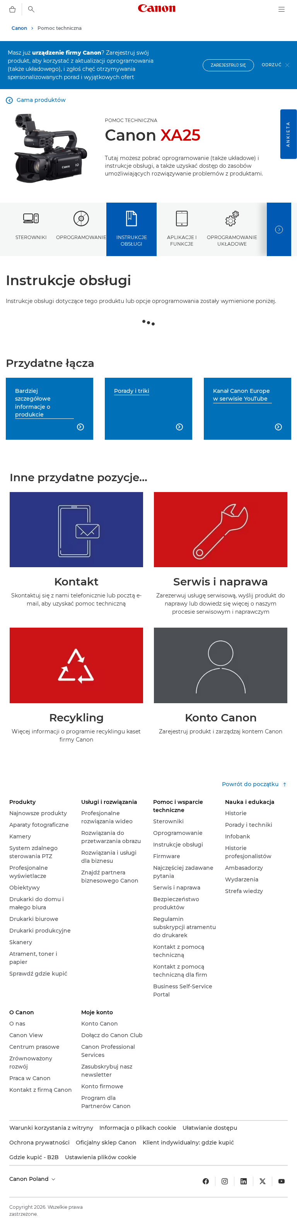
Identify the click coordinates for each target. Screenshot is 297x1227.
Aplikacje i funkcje (182, 240)
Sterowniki (31, 237)
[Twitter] (262, 1181)
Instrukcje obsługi (131, 240)
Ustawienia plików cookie (101, 1157)
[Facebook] (206, 1181)
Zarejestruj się (228, 65)
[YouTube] (281, 1181)
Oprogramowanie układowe (232, 240)
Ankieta (288, 134)
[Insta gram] (225, 1181)
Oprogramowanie (81, 237)
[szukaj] (31, 9)
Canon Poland (29, 1178)
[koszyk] (12, 9)
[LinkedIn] (244, 1181)
